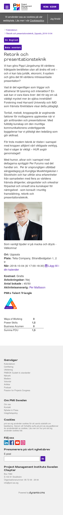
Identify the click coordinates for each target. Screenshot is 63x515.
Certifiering (8, 366)
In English (11, 40)
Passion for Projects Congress (17, 390)
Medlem (7, 378)
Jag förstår (55, 18)
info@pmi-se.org (11, 482)
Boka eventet (13, 47)
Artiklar (7, 384)
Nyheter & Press (11, 410)
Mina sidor (49, 7)
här (21, 430)
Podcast (7, 387)
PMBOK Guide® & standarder (17, 372)
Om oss (7, 404)
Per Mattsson (37, 287)
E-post (7, 454)
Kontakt (7, 407)
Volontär (7, 381)
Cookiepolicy (37, 20)
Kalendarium (9, 363)
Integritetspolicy (11, 413)
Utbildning (8, 369)
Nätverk (7, 375)
